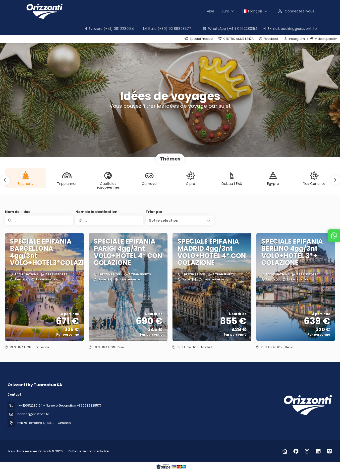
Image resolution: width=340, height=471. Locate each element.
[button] (5, 180)
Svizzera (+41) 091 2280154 (111, 28)
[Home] (285, 451)
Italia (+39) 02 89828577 (169, 28)
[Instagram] (307, 451)
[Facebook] (296, 451)
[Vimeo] (329, 451)
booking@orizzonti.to (33, 414)
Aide (210, 11)
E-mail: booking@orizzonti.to (292, 28)
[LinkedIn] (318, 451)
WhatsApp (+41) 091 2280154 (233, 28)
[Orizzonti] (307, 405)
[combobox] (109, 220)
